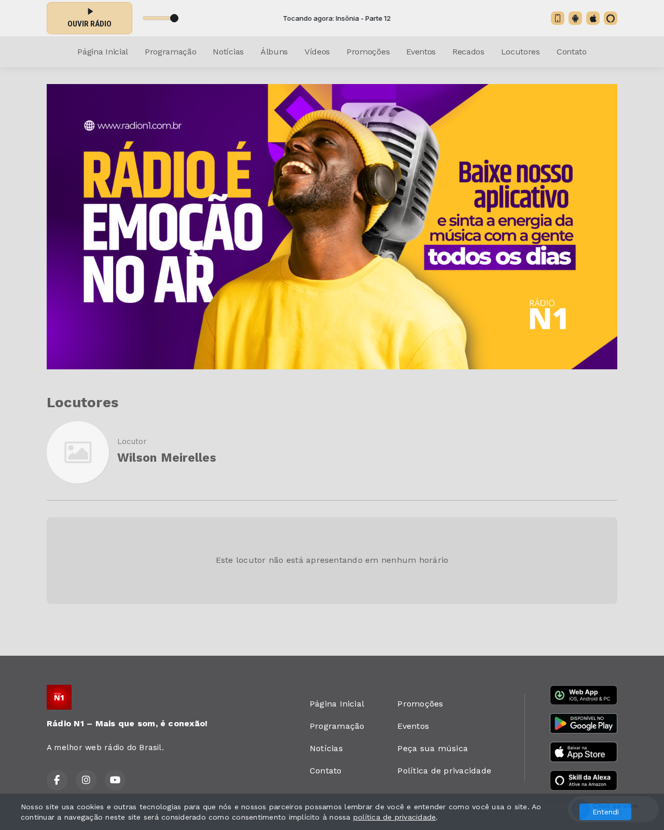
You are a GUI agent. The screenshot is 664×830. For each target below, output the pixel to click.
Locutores (520, 52)
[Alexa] (610, 18)
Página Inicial (102, 52)
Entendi (605, 812)
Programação (170, 52)
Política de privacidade (444, 771)
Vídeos (317, 52)
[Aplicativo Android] (575, 18)
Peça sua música (432, 748)
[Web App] (557, 18)
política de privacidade (394, 817)
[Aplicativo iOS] (593, 18)
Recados (468, 52)
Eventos (421, 52)
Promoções (368, 52)
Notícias (228, 52)
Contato (572, 52)
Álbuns (274, 52)
